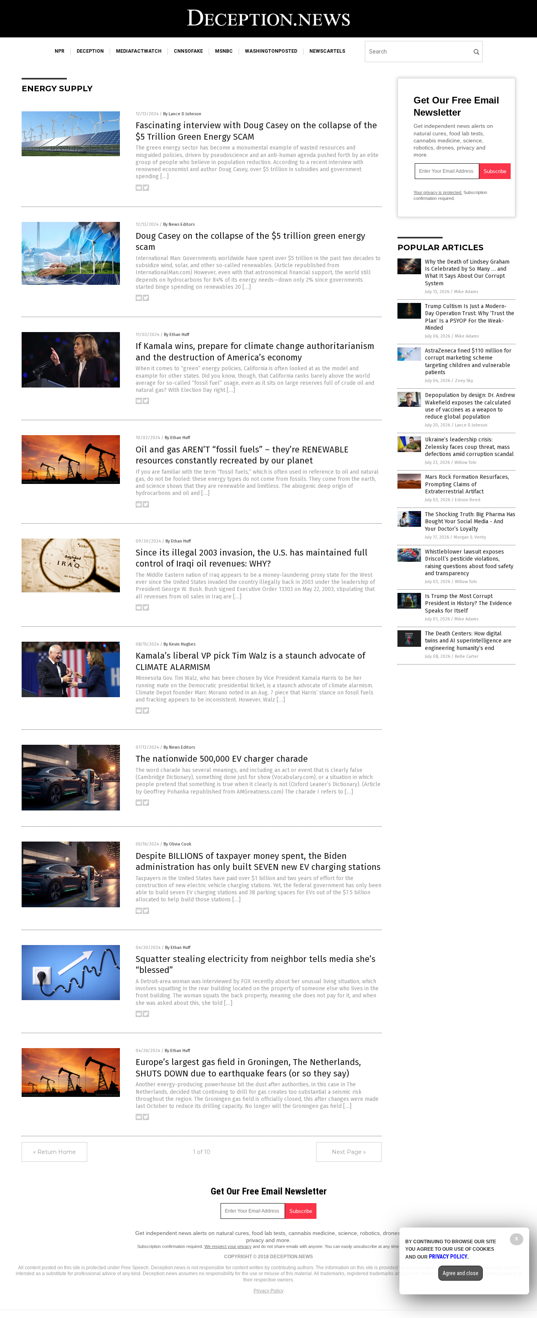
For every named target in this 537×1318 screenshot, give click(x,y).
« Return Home (54, 1152)
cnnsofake (188, 51)
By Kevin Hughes (179, 644)
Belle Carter (466, 656)
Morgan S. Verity (470, 537)
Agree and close (460, 1273)
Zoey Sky (464, 380)
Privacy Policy (268, 1291)
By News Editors (179, 224)
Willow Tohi (465, 462)
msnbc (224, 51)
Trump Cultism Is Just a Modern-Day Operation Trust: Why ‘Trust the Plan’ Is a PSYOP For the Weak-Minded (469, 317)
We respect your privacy (228, 1246)
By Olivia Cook (177, 844)
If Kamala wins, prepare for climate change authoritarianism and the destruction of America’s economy (255, 352)
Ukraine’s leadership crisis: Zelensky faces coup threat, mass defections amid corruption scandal (469, 446)
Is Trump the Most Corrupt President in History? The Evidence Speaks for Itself (468, 603)
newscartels (327, 51)
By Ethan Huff (176, 334)
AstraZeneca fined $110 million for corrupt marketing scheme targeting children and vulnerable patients (468, 361)
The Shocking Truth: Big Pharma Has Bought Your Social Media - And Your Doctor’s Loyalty (470, 521)
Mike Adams (466, 291)
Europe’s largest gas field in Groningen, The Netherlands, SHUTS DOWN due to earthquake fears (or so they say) (248, 1068)
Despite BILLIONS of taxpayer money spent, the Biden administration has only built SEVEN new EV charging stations (258, 862)
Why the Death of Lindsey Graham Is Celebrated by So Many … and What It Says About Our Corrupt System (467, 272)
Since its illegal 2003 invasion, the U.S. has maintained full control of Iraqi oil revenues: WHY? (252, 558)
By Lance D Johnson (182, 113)
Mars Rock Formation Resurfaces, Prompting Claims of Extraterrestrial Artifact (467, 484)
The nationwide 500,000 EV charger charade (222, 758)
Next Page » (349, 1152)
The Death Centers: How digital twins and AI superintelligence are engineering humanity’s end (468, 640)
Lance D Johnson (471, 425)
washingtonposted (271, 51)
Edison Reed (467, 499)
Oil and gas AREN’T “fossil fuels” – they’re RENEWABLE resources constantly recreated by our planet (242, 455)
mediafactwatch (139, 51)
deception (90, 51)
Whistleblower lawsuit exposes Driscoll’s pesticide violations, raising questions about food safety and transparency (469, 562)
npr (59, 51)
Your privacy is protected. (438, 192)
